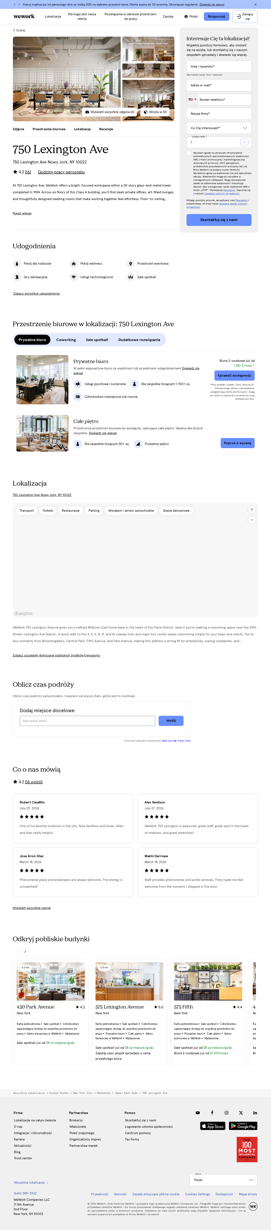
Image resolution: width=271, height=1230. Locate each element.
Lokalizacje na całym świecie (35, 1120)
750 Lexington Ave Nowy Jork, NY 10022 (42, 495)
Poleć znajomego (81, 1133)
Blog (17, 1152)
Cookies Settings (197, 1194)
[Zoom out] (252, 520)
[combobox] (192, 99)
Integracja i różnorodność (33, 1133)
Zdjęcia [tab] (18, 129)
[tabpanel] (94, 79)
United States (59, 1093)
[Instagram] (226, 1113)
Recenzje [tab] (106, 129)
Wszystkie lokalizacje (29, 1093)
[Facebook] (212, 1113)
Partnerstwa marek (83, 1145)
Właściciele (77, 1126)
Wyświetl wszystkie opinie (32, 908)
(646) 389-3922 (25, 1193)
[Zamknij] (255, 4)
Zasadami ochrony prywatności (222, 193)
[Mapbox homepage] (23, 613)
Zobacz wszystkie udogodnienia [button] (36, 293)
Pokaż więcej (22, 213)
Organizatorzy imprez (85, 1139)
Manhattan (104, 1093)
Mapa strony (248, 1194)
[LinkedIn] (255, 1113)
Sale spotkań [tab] (97, 339)
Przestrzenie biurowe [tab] (49, 129)
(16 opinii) (34, 782)
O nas (18, 1126)
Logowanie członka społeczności (149, 1126)
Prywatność (99, 1194)
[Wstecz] (15, 4)
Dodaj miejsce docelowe (47, 710)
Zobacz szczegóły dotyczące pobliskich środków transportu (56, 655)
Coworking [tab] (66, 339)
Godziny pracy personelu (61, 172)
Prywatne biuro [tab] (32, 339)
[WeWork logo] (24, 16)
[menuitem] (53, 16)
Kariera (19, 1139)
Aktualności (22, 1145)
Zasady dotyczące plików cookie (156, 1194)
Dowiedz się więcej (212, 4)
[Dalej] (19, 4)
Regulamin (229, 190)
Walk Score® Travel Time (176, 741)
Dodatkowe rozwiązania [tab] (139, 339)
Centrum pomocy (138, 1133)
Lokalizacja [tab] (82, 129)
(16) (28, 172)
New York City (83, 1093)
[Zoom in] (252, 509)
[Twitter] (241, 1113)
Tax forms (132, 1139)
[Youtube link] (198, 1113)
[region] (135, 560)
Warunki (120, 1194)
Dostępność (224, 1194)
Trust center (23, 1158)
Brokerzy (76, 1120)
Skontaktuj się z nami (140, 1120)
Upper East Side (126, 1093)
